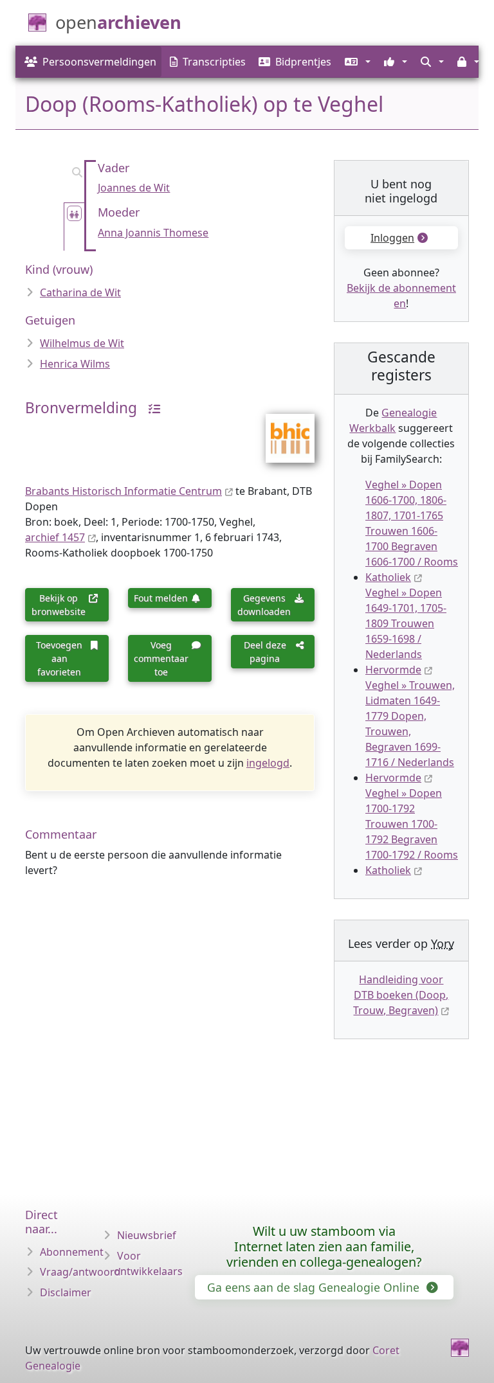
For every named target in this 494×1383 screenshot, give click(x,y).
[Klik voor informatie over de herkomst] (150, 408)
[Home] (460, 1348)
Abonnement (72, 1252)
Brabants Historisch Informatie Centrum (123, 491)
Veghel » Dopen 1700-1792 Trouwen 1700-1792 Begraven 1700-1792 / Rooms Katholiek (411, 831)
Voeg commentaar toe (161, 658)
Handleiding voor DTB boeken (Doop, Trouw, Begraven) (400, 994)
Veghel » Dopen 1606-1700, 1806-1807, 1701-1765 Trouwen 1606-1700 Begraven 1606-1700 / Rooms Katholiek (411, 530)
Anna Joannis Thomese (153, 233)
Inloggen (392, 238)
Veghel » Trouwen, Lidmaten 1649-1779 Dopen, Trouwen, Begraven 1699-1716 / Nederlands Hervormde (410, 731)
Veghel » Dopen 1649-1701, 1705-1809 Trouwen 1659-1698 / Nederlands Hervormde (405, 631)
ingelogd (267, 763)
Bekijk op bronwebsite (59, 605)
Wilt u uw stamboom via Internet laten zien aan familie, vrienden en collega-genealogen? (324, 1246)
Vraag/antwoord (80, 1272)
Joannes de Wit (134, 188)
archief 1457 (55, 537)
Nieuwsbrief (146, 1235)
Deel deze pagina (265, 652)
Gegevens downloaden (264, 605)
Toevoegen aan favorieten (59, 658)
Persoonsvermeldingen (99, 62)
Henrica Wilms (75, 364)
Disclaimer (65, 1292)
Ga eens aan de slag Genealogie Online (315, 1287)
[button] (356, 61)
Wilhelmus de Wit (82, 343)
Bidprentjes (303, 62)
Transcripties (214, 62)
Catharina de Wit (80, 292)
